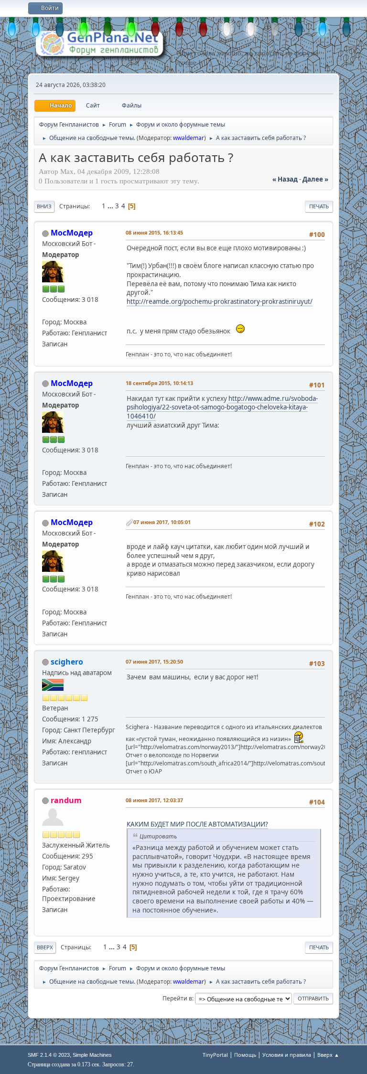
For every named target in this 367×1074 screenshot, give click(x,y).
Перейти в (177, 998)
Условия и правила (286, 1054)
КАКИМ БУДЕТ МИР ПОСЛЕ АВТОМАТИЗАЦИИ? (197, 824)
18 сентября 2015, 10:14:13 (159, 383)
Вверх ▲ (328, 1054)
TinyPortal (215, 1054)
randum (66, 800)
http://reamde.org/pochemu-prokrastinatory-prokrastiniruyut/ (220, 301)
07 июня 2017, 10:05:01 (162, 522)
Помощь (245, 1054)
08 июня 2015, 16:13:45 (154, 232)
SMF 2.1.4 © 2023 (49, 1055)
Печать (319, 206)
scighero (67, 661)
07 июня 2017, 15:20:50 (154, 661)
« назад (285, 179)
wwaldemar (188, 138)
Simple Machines (92, 1055)
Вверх (45, 947)
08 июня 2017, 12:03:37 (154, 800)
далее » (315, 179)
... (111, 206)
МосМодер (72, 232)
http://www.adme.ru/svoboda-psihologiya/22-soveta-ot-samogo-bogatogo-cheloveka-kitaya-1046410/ (222, 407)
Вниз (44, 206)
